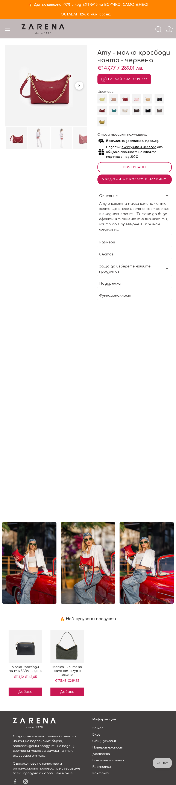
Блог (96, 734)
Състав (106, 254)
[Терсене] (158, 29)
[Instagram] (25, 781)
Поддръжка (110, 283)
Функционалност (115, 296)
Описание (108, 196)
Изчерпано (134, 167)
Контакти (101, 773)
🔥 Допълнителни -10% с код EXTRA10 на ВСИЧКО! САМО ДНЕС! (88, 5)
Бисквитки (101, 767)
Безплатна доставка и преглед (132, 141)
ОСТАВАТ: (88, 14)
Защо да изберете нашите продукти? (124, 268)
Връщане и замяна (108, 760)
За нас (97, 728)
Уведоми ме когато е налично (134, 179)
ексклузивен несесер (138, 147)
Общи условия (104, 741)
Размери (107, 242)
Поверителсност (107, 747)
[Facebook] (15, 781)
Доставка (101, 754)
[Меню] (7, 28)
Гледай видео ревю (127, 78)
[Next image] (79, 85)
